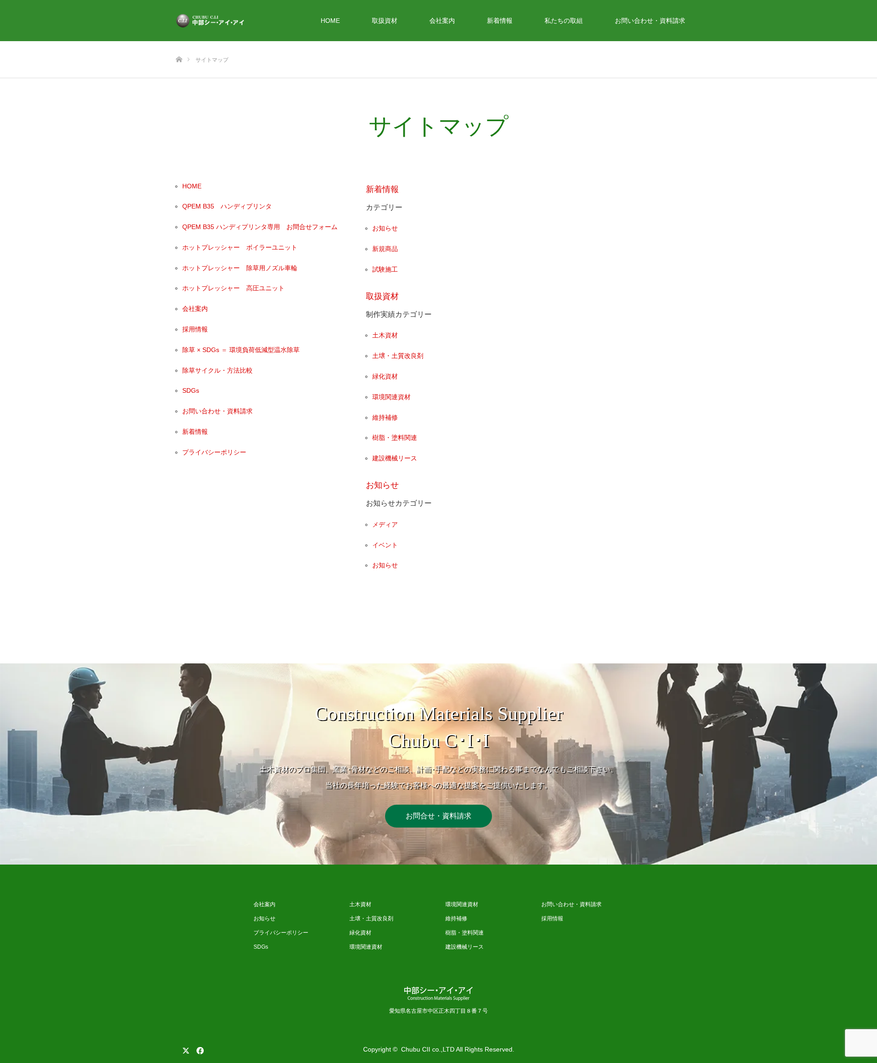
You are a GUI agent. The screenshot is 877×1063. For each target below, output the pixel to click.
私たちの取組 (563, 20)
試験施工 (385, 269)
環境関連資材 (391, 397)
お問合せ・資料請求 (438, 816)
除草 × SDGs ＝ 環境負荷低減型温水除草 (241, 349)
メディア (385, 524)
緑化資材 (385, 376)
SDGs (190, 390)
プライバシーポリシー (214, 452)
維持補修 (385, 417)
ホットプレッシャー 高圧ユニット (233, 288)
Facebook (199, 1049)
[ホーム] (179, 44)
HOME (330, 20)
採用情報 (195, 329)
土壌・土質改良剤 (397, 355)
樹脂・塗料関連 (394, 437)
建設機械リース (394, 458)
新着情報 (499, 20)
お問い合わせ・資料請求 (650, 20)
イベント (385, 545)
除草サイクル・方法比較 (217, 370)
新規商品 (385, 248)
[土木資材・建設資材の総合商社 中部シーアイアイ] (244, 20)
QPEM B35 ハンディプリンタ (227, 206)
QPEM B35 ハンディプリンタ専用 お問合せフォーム (260, 226)
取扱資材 (384, 20)
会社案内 (442, 20)
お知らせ (385, 228)
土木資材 (385, 335)
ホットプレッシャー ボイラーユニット (239, 247)
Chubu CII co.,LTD (427, 1049)
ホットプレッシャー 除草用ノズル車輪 (239, 268)
